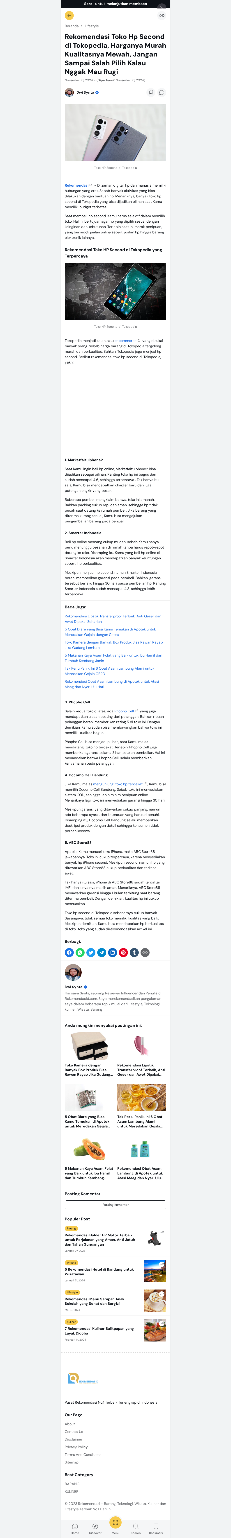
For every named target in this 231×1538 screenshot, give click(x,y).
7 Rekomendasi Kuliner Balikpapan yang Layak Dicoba (99, 1331)
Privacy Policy (76, 1447)
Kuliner (71, 1322)
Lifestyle (72, 1292)
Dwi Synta (73, 987)
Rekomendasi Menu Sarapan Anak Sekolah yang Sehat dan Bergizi (94, 1301)
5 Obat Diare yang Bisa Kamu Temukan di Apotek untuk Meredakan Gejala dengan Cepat (87, 1122)
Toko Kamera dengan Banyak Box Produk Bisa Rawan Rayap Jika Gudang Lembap (87, 1070)
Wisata (71, 1263)
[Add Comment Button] (161, 92)
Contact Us (74, 1431)
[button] (69, 952)
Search (136, 1533)
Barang (71, 1228)
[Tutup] (161, 7)
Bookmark (156, 1533)
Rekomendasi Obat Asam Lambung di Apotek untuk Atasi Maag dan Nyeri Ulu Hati (140, 1173)
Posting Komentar (115, 1205)
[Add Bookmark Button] (150, 92)
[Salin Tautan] (161, 15)
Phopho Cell (124, 711)
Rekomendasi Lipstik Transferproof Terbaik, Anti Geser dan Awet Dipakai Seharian (141, 1070)
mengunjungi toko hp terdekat (118, 784)
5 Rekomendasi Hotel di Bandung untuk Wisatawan (99, 1271)
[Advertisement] (115, 410)
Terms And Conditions (83, 1454)
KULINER (72, 1491)
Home (75, 1533)
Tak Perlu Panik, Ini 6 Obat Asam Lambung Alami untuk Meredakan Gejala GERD (139, 1122)
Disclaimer (73, 1439)
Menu (116, 1533)
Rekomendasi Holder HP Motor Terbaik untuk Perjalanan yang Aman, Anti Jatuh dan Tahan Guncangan (100, 1240)
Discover (95, 1533)
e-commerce (125, 340)
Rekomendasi (76, 185)
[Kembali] (69, 15)
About (70, 1424)
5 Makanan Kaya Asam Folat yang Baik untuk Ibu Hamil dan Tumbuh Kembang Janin (89, 1173)
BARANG (72, 1484)
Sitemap (72, 1462)
